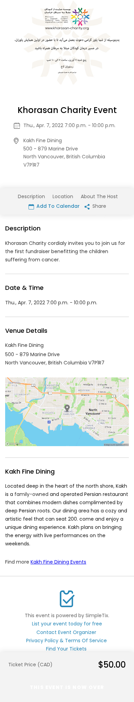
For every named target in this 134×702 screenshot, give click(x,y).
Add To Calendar (57, 206)
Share (98, 206)
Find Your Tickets (66, 648)
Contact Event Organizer (66, 632)
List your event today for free (67, 623)
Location (63, 196)
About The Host (99, 196)
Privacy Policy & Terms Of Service (66, 640)
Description (31, 196)
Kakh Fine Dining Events (58, 561)
